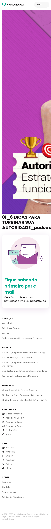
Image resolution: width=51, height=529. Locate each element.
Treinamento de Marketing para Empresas (22, 338)
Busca (8, 434)
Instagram (11, 451)
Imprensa (6, 482)
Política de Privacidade (13, 497)
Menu (39, 4)
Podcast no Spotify (15, 417)
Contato (6, 487)
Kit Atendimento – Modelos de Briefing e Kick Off (25, 400)
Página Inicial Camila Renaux (13, 5)
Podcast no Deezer (15, 426)
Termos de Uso (9, 492)
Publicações (11, 430)
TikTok (9, 468)
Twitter (9, 464)
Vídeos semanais (14, 413)
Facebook (10, 460)
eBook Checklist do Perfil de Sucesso (19, 390)
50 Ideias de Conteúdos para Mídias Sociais (22, 395)
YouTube (10, 447)
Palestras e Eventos (11, 328)
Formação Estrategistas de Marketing (20, 376)
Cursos (5, 333)
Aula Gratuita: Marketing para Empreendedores (24, 371)
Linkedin (9, 456)
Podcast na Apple (14, 422)
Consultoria (7, 323)
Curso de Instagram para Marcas (17, 357)
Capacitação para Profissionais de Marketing (23, 352)
